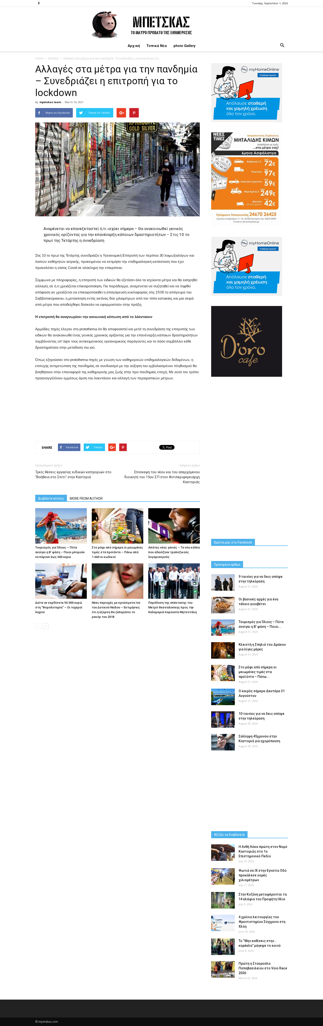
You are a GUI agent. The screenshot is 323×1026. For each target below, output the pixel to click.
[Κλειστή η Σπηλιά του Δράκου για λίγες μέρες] (223, 650)
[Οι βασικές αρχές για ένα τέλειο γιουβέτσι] (223, 605)
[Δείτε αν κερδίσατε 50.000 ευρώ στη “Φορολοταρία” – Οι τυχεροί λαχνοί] (61, 581)
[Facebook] (38, 3)
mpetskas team (50, 102)
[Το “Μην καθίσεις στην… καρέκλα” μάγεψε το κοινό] (223, 946)
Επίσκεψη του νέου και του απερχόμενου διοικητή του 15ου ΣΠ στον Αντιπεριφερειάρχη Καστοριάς (162, 477)
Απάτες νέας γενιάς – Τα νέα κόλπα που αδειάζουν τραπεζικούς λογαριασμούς (174, 552)
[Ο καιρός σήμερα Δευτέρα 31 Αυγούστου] (223, 697)
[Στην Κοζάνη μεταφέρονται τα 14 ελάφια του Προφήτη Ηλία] (223, 900)
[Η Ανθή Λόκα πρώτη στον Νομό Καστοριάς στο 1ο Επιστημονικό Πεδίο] (223, 852)
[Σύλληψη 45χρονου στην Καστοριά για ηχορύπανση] (223, 742)
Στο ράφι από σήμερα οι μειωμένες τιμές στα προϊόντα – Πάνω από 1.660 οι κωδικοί (117, 552)
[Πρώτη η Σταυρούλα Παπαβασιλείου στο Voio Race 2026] (223, 969)
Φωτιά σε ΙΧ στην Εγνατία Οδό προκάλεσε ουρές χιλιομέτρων (263, 875)
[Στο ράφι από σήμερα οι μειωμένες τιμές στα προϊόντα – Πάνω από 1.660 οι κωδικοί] (117, 526)
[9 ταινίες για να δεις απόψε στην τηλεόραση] (223, 582)
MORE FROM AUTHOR (86, 498)
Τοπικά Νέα (157, 45)
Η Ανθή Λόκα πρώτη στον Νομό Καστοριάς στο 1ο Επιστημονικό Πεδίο (263, 851)
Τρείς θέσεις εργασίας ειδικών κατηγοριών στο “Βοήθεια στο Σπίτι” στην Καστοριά (73, 474)
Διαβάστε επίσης (51, 498)
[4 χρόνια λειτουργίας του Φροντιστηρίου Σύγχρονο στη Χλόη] (223, 923)
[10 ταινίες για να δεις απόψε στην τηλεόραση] (223, 719)
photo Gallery (185, 45)
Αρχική (134, 45)
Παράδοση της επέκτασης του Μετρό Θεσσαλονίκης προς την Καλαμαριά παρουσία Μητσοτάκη (172, 607)
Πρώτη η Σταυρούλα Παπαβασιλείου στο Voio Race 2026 (263, 968)
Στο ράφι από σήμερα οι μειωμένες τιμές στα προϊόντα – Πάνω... (258, 671)
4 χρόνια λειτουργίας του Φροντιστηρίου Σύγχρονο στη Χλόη (262, 921)
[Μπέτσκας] (161, 23)
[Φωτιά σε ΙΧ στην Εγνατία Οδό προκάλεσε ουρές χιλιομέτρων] (223, 876)
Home (39, 58)
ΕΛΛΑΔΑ (53, 58)
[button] (282, 45)
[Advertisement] (117, 409)
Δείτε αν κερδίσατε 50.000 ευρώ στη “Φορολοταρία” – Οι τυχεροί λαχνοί (58, 607)
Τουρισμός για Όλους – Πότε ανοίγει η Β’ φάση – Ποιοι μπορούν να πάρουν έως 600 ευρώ (60, 552)
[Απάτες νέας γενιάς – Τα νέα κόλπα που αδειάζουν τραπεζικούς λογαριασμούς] (174, 526)
